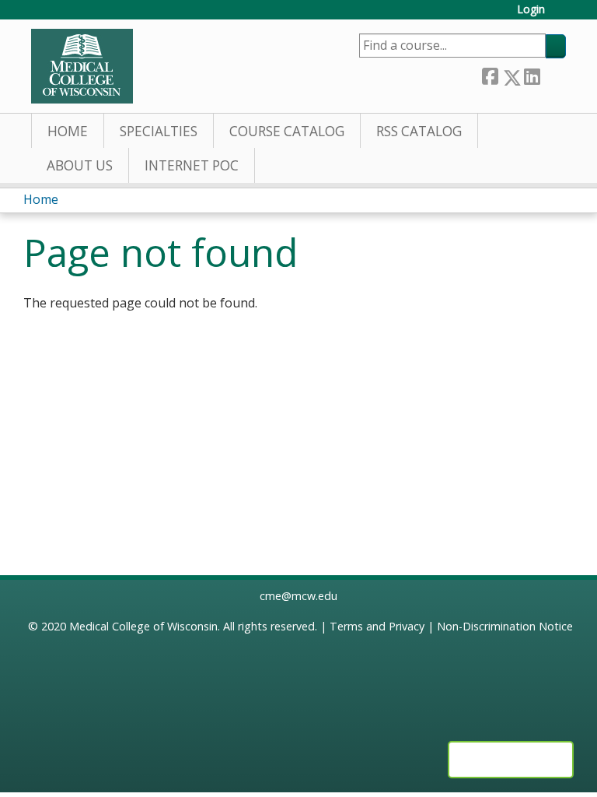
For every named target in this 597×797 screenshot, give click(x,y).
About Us (80, 165)
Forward (552, 74)
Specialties (158, 131)
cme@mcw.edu (298, 595)
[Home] (82, 66)
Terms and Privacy (377, 626)
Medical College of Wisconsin (143, 626)
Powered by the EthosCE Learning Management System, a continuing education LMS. (511, 759)
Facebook (490, 74)
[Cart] (561, 15)
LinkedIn (531, 74)
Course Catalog (286, 131)
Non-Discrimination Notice (505, 626)
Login (531, 10)
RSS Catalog (419, 131)
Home (67, 131)
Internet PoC (192, 165)
